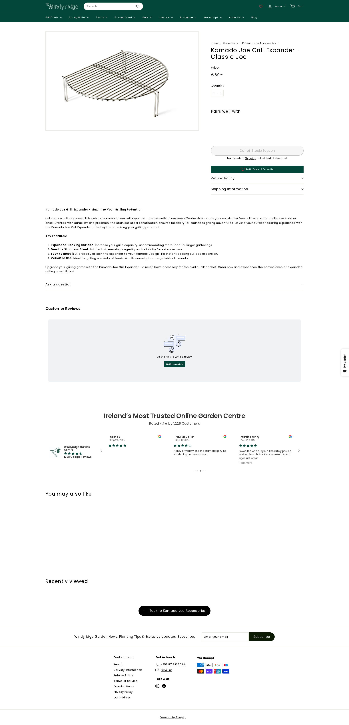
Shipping (250, 158)
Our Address (122, 697)
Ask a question (58, 284)
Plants (100, 17)
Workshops (211, 17)
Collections (230, 43)
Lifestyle (164, 17)
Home (215, 43)
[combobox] (113, 6)
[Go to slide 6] (194, 470)
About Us (235, 17)
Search (118, 664)
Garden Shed (124, 17)
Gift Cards (52, 17)
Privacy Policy (123, 692)
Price (215, 67)
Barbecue (187, 17)
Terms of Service (125, 681)
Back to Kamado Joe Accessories (177, 611)
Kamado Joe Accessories (259, 43)
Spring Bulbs (77, 17)
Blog (254, 17)
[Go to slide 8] (200, 470)
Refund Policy (223, 178)
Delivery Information (128, 670)
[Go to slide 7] (197, 470)
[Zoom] (122, 81)
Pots (146, 17)
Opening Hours (124, 686)
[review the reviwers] (132, 437)
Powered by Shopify (173, 717)
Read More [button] (218, 462)
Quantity (217, 86)
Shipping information (229, 189)
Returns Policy (123, 675)
